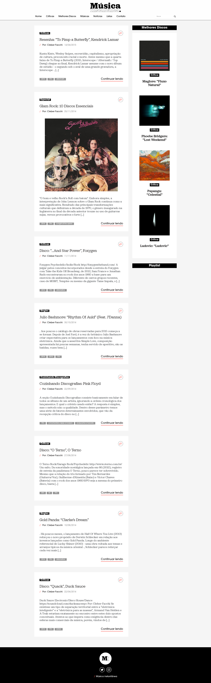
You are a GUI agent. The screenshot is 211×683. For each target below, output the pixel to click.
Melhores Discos (67, 16)
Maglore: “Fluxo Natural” (154, 83)
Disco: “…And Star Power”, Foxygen (68, 250)
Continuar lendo (112, 79)
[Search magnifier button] (174, 16)
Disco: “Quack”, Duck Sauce (62, 586)
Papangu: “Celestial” (155, 192)
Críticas (50, 16)
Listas (109, 16)
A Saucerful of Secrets (85, 423)
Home (38, 16)
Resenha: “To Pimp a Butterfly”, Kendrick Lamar (79, 39)
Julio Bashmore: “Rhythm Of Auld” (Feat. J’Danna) (80, 317)
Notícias (97, 16)
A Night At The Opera (64, 224)
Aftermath (60, 79)
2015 (43, 79)
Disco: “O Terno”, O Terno (60, 450)
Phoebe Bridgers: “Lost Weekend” (155, 138)
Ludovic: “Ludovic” (154, 246)
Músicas (84, 16)
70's (50, 79)
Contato (121, 16)
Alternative (60, 290)
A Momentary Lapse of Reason (60, 423)
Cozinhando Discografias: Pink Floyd (70, 383)
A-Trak (58, 629)
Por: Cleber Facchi (52, 45)
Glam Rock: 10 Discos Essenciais (66, 106)
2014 (43, 224)
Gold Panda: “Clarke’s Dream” (64, 520)
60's (42, 493)
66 (49, 493)
